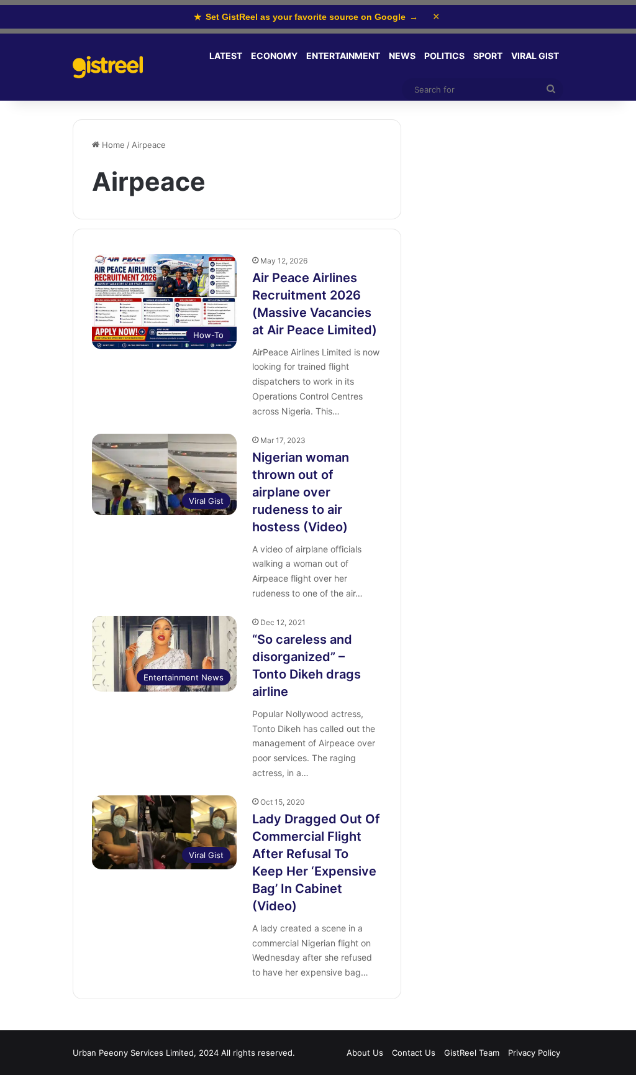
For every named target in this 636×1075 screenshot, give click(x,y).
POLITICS (444, 55)
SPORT (487, 55)
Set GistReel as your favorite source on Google (306, 17)
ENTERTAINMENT (343, 55)
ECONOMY (274, 55)
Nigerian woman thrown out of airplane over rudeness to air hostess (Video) (300, 492)
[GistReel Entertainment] (108, 67)
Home (112, 145)
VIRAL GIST (535, 55)
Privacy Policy (534, 1053)
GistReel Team (471, 1053)
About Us (365, 1053)
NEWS (402, 55)
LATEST (225, 55)
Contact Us (413, 1053)
